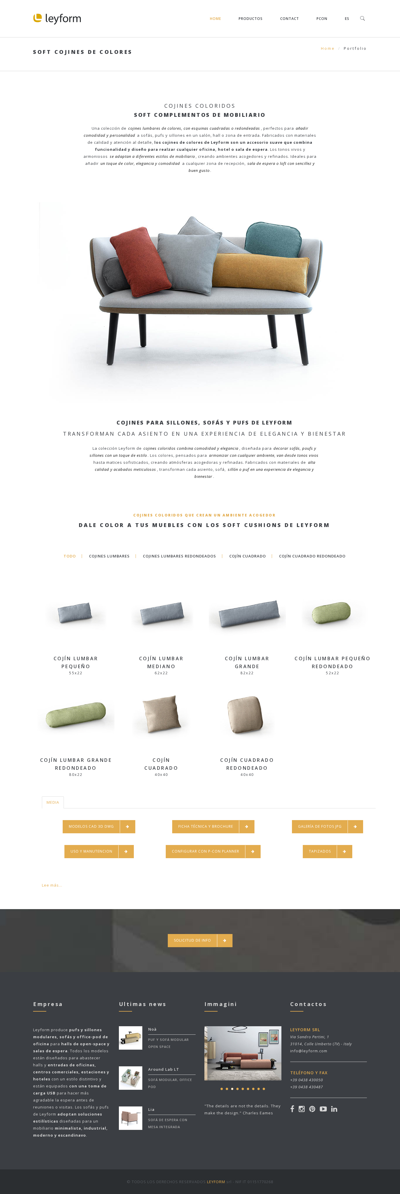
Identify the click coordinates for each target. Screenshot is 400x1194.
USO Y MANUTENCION (91, 851)
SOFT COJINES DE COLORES (83, 51)
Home (215, 18)
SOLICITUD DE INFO (192, 940)
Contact (289, 18)
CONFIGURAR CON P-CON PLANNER (205, 851)
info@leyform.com (308, 1050)
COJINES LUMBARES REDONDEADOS (179, 556)
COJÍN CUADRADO (247, 556)
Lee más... (52, 885)
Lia (151, 1109)
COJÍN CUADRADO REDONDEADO (312, 556)
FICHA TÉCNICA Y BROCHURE (205, 826)
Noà (152, 1029)
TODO (70, 556)
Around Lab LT (163, 1069)
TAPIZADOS (320, 851)
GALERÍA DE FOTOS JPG (320, 826)
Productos (251, 18)
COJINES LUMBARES (109, 556)
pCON (322, 18)
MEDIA (53, 802)
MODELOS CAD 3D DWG (91, 826)
